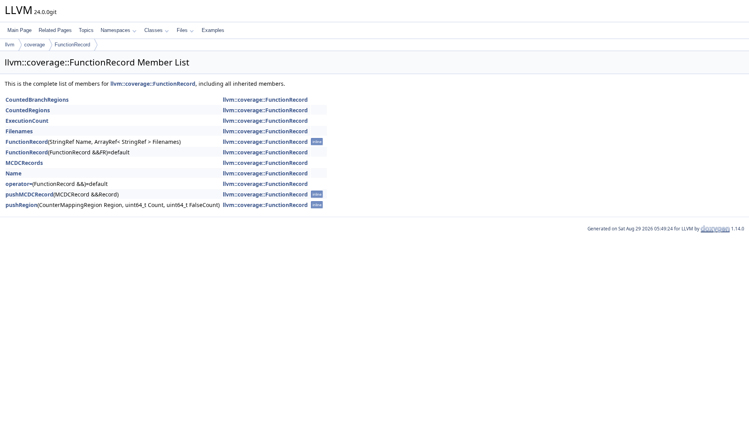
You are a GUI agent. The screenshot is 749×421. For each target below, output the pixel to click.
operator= (18, 184)
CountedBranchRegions (37, 99)
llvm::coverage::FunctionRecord (152, 83)
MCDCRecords (24, 162)
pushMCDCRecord (29, 194)
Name (13, 173)
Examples (213, 30)
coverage (34, 45)
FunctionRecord (72, 45)
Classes (153, 30)
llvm (9, 45)
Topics (86, 30)
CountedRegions (27, 110)
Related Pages (55, 30)
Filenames (19, 131)
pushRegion (21, 205)
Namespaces (115, 30)
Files (182, 30)
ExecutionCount (26, 120)
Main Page (19, 30)
